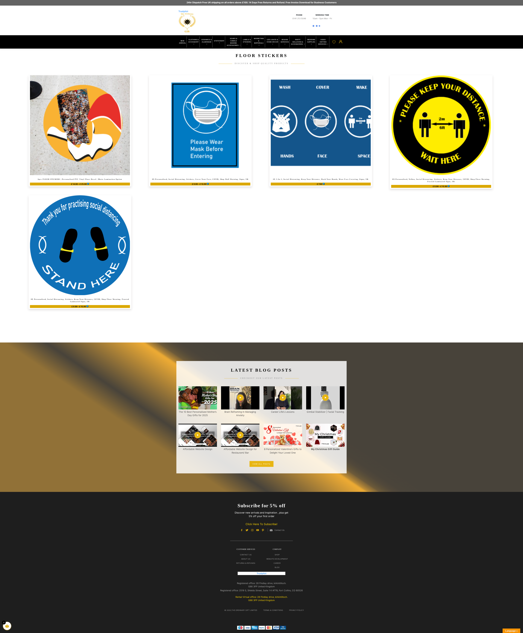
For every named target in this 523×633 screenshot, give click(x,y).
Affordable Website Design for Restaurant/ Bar (240, 451)
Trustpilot (183, 11)
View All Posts (261, 464)
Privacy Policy (296, 610)
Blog (277, 567)
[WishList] (334, 41)
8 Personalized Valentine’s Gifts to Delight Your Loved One (283, 451)
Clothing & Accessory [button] (193, 41)
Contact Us (246, 555)
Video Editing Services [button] (322, 42)
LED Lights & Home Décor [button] (272, 41)
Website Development (277, 559)
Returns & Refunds (245, 563)
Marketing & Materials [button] (259, 41)
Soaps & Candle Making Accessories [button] (233, 42)
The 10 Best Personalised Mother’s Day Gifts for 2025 (198, 414)
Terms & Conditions (273, 610)
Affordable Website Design (197, 449)
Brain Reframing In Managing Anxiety (240, 414)
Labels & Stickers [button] (247, 41)
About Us (245, 559)
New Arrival (182, 42)
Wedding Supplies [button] (311, 41)
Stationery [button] (219, 41)
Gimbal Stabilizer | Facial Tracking (325, 412)
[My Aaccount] (340, 41)
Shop (277, 555)
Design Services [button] (285, 41)
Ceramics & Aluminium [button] (206, 41)
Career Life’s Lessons (282, 412)
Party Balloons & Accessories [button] (297, 42)
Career (277, 563)
